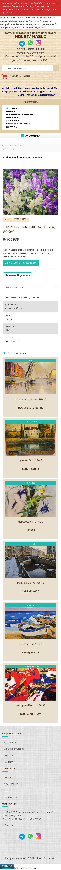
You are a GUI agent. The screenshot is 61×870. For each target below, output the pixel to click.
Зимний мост (30, 591)
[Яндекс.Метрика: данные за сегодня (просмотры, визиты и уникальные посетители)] (25, 868)
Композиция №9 (30, 714)
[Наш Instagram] (38, 45)
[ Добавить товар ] (8, 149)
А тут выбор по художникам (24, 157)
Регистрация (10, 797)
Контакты (9, 762)
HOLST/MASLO (30, 36)
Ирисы (30, 530)
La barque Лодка (30, 652)
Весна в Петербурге (30, 408)
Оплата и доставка (14, 749)
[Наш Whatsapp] (30, 45)
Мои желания (11, 784)
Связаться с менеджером (21, 262)
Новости (8, 755)
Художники (32, 135)
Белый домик (30, 469)
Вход (6, 790)
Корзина (8, 777)
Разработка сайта (46, 858)
